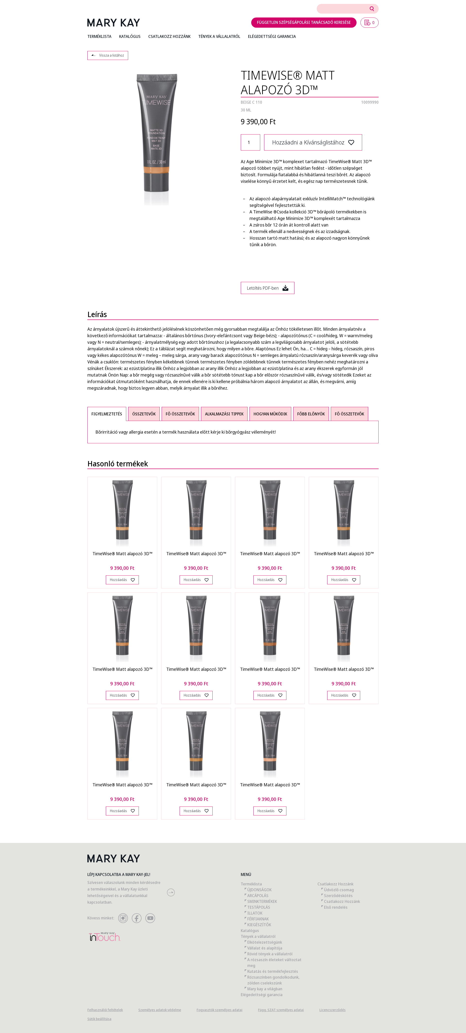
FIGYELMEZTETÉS (107, 414)
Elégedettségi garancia (262, 994)
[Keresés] (372, 9)
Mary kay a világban (264, 988)
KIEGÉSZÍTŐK (259, 924)
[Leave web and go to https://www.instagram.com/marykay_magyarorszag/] (123, 918)
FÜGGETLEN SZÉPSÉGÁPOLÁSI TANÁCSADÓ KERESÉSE (304, 22)
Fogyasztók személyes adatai (219, 1010)
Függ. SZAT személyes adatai (281, 1010)
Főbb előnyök (311, 414)
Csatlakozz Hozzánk (335, 884)
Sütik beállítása (99, 1018)
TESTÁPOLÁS (258, 907)
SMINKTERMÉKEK (262, 901)
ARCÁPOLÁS (257, 895)
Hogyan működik (270, 414)
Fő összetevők (180, 414)
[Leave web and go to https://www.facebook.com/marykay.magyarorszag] (136, 918)
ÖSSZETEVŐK (144, 414)
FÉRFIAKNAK (258, 919)
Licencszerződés (332, 1010)
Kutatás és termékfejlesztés (272, 971)
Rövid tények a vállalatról (269, 954)
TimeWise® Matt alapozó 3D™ (122, 553)
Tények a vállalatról (258, 936)
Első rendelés (336, 907)
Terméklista (251, 884)
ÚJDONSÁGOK (259, 889)
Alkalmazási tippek (224, 414)
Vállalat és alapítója (264, 948)
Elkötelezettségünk (264, 942)
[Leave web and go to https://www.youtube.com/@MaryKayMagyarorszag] (150, 918)
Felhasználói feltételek (105, 1010)
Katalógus (250, 930)
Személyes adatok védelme (159, 1010)
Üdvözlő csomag (339, 889)
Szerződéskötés (338, 895)
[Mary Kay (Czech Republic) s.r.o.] (113, 22)
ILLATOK (254, 913)
